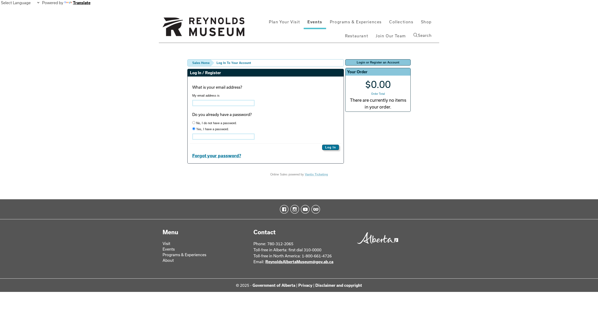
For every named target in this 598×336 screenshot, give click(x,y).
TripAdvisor (315, 209)
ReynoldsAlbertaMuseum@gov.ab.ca (299, 261)
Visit (166, 243)
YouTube (304, 209)
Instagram (293, 209)
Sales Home (201, 63)
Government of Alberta (274, 285)
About (168, 260)
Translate (81, 2)
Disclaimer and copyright (338, 285)
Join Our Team (391, 36)
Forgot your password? (216, 155)
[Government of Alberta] (376, 245)
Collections (401, 22)
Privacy (305, 285)
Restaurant (356, 36)
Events (314, 22)
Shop (426, 22)
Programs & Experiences (356, 22)
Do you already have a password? (222, 114)
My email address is (206, 95)
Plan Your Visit (284, 22)
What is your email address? (217, 87)
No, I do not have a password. (216, 123)
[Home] (203, 29)
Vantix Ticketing (316, 174)
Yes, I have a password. (212, 129)
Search (425, 35)
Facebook (283, 209)
